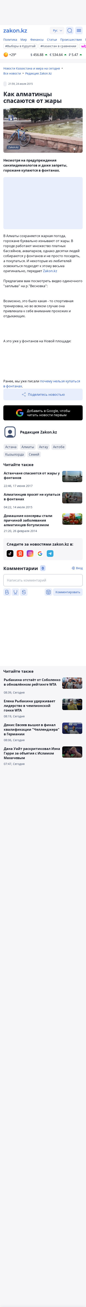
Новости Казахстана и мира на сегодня (31, 68)
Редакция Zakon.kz (38, 73)
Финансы (37, 40)
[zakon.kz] (15, 30)
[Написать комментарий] (43, 580)
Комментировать (68, 592)
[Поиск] (69, 30)
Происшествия (71, 40)
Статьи (52, 40)
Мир (23, 40)
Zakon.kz (50, 271)
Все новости (12, 73)
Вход (79, 568)
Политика (10, 40)
